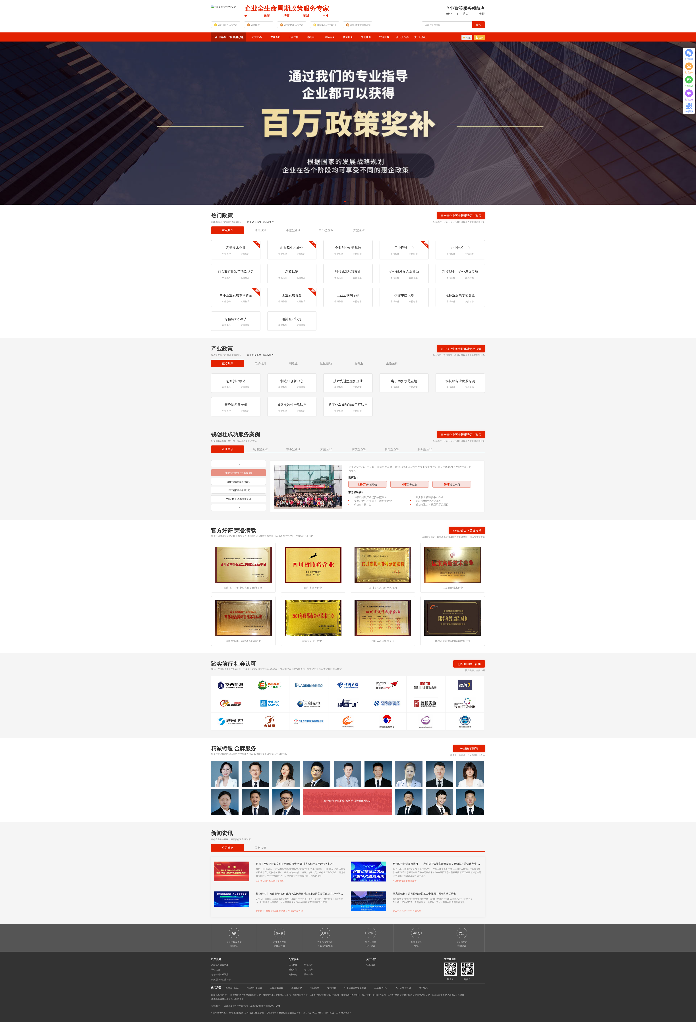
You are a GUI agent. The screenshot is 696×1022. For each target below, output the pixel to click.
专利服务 (366, 37)
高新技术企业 (232, 987)
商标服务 (330, 37)
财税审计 (312, 37)
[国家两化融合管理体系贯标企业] (243, 617)
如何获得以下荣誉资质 (466, 530)
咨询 (481, 37)
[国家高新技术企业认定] (223, 6)
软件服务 (384, 37)
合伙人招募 (402, 37)
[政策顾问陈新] (470, 802)
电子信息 (423, 987)
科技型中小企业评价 (221, 979)
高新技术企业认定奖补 (428, 501)
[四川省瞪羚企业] (313, 564)
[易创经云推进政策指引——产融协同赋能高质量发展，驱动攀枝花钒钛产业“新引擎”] (368, 871)
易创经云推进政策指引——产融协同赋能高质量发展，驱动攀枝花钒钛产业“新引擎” (436, 863)
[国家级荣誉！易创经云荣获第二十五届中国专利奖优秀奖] (368, 901)
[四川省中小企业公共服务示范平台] (243, 564)
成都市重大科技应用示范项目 (432, 504)
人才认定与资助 (403, 987)
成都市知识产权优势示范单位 (370, 497)
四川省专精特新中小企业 (430, 497)
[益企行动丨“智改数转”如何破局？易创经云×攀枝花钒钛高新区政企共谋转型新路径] (231, 901)
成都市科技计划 (363, 504)
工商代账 (294, 37)
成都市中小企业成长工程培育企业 (373, 501)
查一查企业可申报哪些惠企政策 (461, 215)
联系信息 (370, 964)
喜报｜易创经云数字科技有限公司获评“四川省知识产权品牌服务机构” (295, 863)
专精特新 (331, 987)
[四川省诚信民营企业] (383, 617)
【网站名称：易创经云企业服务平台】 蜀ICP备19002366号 (295, 1012)
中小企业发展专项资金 (355, 987)
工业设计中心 (380, 987)
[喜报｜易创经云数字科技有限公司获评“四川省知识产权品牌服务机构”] (231, 871)
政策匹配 (257, 37)
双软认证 (215, 969)
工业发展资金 (276, 987)
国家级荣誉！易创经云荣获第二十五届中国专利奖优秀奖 (424, 893)
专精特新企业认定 (220, 974)
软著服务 (348, 37)
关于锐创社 (420, 37)
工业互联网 (296, 987)
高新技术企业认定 (220, 964)
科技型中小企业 (254, 987)
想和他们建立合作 (469, 664)
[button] (345, 201)
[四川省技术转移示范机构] (383, 564)
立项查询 (275, 37)
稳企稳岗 (314, 987)
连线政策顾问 (469, 748)
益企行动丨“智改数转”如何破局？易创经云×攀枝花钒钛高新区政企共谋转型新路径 (299, 893)
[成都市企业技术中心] (313, 617)
